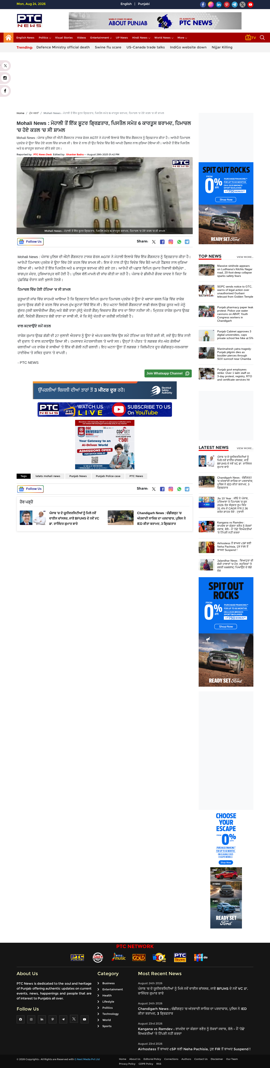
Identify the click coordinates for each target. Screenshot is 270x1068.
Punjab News (78, 476)
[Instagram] (171, 242)
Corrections (171, 1059)
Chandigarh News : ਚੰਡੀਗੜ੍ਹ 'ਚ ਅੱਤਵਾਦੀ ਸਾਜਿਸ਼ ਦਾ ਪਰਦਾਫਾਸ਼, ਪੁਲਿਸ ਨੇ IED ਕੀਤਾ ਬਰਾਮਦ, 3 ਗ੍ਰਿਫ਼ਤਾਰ (235, 482)
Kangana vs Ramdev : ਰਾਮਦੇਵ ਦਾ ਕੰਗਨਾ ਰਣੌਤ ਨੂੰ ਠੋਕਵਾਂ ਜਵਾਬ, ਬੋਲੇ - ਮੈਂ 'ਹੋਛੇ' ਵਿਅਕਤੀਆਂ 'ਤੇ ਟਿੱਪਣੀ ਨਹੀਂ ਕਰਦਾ (234, 527)
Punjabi (144, 4)
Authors (186, 1059)
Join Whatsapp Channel (164, 373)
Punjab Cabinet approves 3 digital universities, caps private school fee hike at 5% (235, 335)
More (180, 37)
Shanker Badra (75, 154)
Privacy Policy (127, 1063)
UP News (122, 37)
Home (20, 113)
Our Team (232, 1059)
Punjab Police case (108, 476)
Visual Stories (64, 37)
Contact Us (201, 1059)
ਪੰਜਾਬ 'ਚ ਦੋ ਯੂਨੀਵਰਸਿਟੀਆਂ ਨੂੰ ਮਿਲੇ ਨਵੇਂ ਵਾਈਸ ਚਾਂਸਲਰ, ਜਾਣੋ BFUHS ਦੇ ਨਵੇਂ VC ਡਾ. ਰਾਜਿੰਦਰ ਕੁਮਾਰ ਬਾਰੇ (234, 461)
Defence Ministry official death (63, 47)
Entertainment (99, 37)
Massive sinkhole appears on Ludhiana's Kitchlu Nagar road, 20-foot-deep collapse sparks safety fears (234, 270)
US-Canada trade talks (146, 47)
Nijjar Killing (222, 47)
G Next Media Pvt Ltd (87, 1059)
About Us (134, 1059)
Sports (106, 1026)
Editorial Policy (152, 1059)
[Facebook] (162, 242)
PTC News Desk (42, 154)
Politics (43, 37)
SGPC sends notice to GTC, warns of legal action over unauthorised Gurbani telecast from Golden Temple (235, 291)
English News (25, 37)
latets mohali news (48, 476)
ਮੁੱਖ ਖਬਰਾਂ (34, 113)
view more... (245, 257)
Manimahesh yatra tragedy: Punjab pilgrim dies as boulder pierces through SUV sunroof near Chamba (234, 353)
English (126, 4)
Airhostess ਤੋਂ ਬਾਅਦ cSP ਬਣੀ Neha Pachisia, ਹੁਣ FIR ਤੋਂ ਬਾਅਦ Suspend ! (234, 546)
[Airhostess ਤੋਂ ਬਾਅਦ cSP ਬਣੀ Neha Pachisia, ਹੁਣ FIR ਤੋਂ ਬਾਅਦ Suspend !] (206, 547)
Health (107, 995)
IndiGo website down (188, 47)
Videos (81, 37)
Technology (110, 1014)
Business (108, 983)
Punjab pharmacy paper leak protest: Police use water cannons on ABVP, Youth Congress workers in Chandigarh (235, 314)
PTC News (136, 476)
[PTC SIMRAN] (180, 957)
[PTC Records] (98, 957)
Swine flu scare (108, 47)
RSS (158, 1063)
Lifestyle (108, 1001)
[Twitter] (154, 243)
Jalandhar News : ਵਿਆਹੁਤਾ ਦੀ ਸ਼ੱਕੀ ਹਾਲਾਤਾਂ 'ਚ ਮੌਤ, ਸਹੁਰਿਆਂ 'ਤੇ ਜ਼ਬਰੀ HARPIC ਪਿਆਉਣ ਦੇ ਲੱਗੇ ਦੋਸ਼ (235, 565)
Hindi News (139, 37)
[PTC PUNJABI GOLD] (139, 957)
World (106, 1020)
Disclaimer (217, 1059)
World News (162, 37)
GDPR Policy (146, 1063)
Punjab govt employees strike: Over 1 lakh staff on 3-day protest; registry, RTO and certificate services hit (234, 374)
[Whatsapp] (179, 242)
